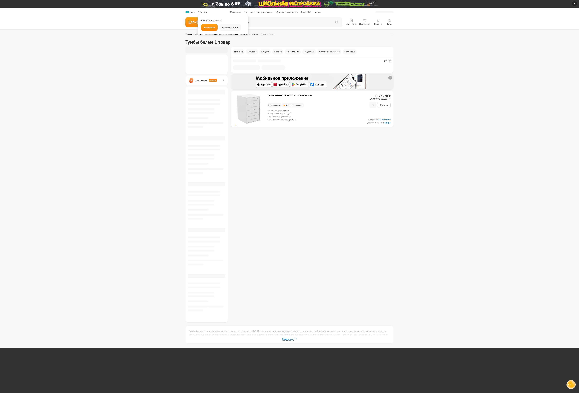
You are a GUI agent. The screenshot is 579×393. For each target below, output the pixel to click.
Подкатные (309, 51)
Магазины (235, 12)
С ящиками (349, 51)
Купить (384, 104)
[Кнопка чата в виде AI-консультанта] (571, 385)
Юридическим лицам (287, 12)
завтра (387, 122)
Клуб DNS (306, 12)
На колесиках (292, 51)
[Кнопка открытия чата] (570, 385)
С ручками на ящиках (329, 51)
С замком (252, 51)
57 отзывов (294, 105)
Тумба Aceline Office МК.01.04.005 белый (289, 95)
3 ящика (265, 51)
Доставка (249, 12)
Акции (317, 12)
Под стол (238, 51)
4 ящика (278, 51)
